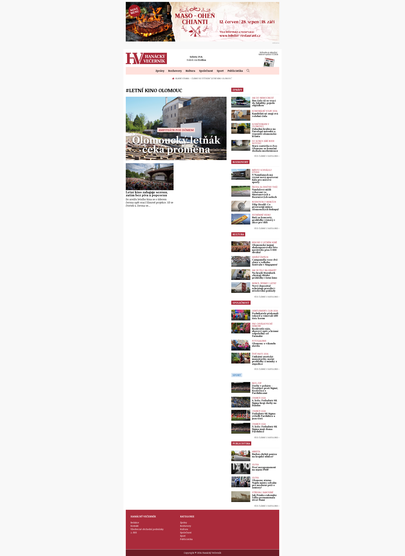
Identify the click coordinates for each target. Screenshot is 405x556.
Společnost (206, 71)
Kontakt (135, 525)
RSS (135, 532)
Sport (220, 71)
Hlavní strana (183, 78)
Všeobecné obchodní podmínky (147, 529)
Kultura (190, 71)
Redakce (135, 522)
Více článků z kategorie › (266, 156)
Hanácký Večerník (146, 58)
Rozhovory (175, 71)
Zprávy (160, 71)
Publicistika (235, 71)
